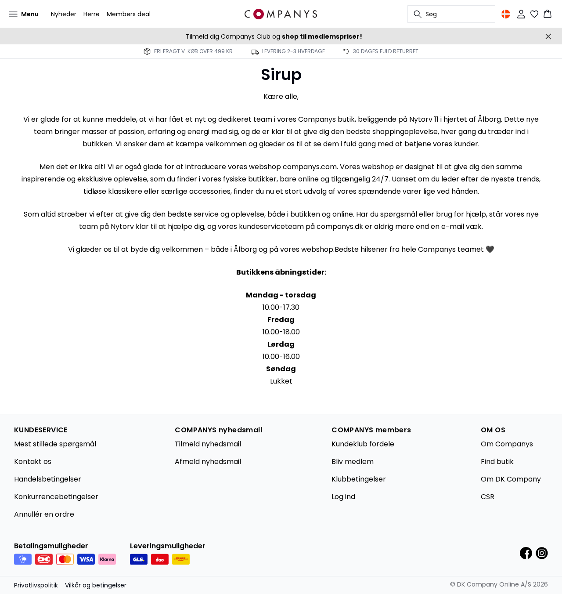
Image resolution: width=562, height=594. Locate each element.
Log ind (343, 497)
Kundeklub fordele (362, 444)
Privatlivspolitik (36, 585)
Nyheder (63, 14)
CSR (487, 497)
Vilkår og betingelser (95, 585)
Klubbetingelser (358, 479)
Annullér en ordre (44, 514)
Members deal (129, 14)
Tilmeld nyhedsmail (208, 444)
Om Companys (507, 444)
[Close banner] (548, 36)
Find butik (497, 461)
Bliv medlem (352, 461)
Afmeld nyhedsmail (208, 461)
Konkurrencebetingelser (56, 497)
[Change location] (506, 14)
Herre (91, 14)
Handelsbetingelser (47, 479)
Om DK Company (511, 479)
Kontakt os (32, 461)
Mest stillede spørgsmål (55, 444)
